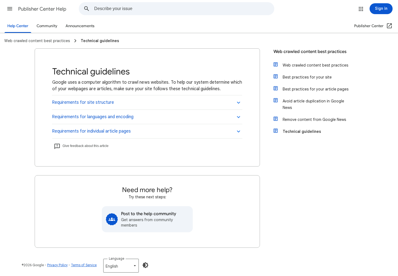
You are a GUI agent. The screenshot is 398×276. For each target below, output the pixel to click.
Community (47, 26)
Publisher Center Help (42, 9)
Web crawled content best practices (310, 51)
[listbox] (121, 266)
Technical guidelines (302, 131)
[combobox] (184, 8)
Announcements (80, 26)
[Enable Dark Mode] (145, 265)
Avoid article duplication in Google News (313, 104)
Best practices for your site (307, 77)
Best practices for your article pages (315, 89)
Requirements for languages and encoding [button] (92, 117)
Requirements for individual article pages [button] (91, 131)
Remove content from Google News (314, 119)
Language (116, 258)
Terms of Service (84, 265)
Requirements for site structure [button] (83, 102)
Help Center (17, 26)
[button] (9, 8)
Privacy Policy (57, 265)
